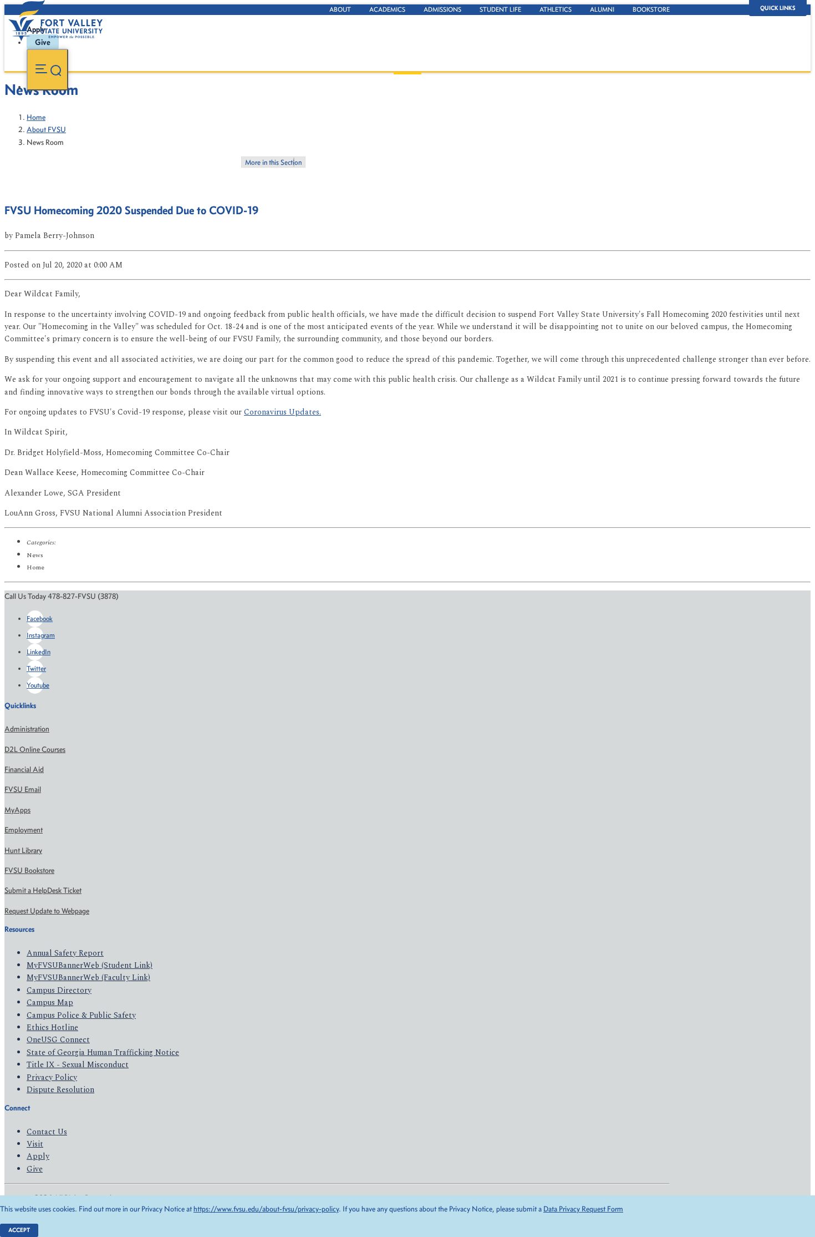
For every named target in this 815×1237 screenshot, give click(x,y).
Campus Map (50, 1002)
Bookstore (651, 9)
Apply (38, 1156)
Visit (35, 1144)
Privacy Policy (52, 1077)
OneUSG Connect (58, 1040)
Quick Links (778, 8)
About (340, 9)
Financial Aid (24, 769)
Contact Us (47, 1132)
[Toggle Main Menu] (47, 69)
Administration (26, 729)
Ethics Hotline (52, 1027)
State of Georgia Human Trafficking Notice (103, 1052)
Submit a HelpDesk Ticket (42, 890)
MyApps (17, 810)
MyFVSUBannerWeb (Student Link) (89, 965)
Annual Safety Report (65, 953)
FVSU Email (22, 789)
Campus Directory (59, 990)
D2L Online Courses (34, 749)
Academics (387, 9)
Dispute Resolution (60, 1089)
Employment (23, 830)
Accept (19, 1230)
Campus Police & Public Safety (81, 1015)
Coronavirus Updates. (282, 412)
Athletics (555, 9)
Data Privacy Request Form (583, 1209)
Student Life (500, 9)
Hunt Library (23, 850)
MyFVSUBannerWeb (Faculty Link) (88, 977)
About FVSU (46, 129)
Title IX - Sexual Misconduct (78, 1065)
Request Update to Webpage (46, 911)
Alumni (602, 9)
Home (36, 117)
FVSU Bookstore (29, 870)
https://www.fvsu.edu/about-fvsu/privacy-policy (266, 1209)
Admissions (442, 9)
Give (35, 1169)
